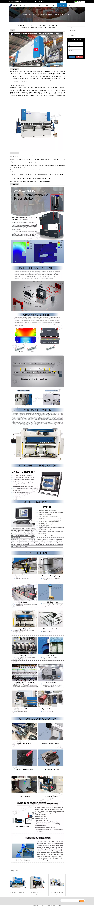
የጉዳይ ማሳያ (70, 27)
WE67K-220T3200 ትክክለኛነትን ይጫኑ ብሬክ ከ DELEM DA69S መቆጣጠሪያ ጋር (17, 893)
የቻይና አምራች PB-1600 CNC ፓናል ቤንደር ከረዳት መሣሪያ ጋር (56, 893)
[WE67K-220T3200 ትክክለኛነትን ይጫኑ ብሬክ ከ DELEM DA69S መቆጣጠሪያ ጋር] (17, 882)
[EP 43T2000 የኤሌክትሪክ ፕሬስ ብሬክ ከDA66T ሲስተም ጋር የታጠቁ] (37, 882)
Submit (72, 56)
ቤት (10, 899)
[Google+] (37, 2)
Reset (79, 56)
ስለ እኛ (12, 899)
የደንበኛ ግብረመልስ (71, 35)
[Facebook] (36, 2)
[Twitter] (39, 2)
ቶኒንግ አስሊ (63, 1)
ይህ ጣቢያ (53, 27)
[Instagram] (43, 2)
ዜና (18, 899)
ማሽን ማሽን (36, 71)
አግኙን (29, 899)
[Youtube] (41, 2)
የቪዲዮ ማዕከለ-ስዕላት (72, 30)
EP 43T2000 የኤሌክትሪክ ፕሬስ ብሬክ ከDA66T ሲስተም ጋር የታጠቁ (36, 893)
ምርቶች (16, 899)
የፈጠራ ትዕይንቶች (71, 32)
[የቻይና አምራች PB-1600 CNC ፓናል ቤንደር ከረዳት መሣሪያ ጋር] (57, 882)
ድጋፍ (21, 899)
